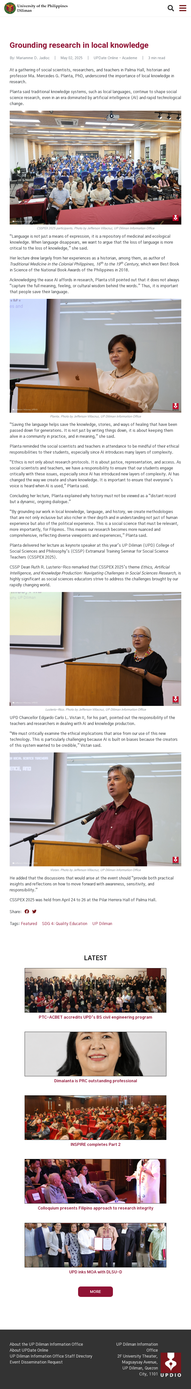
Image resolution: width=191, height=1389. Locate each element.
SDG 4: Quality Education (64, 924)
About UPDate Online (29, 1350)
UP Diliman (102, 924)
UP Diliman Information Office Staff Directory (51, 1356)
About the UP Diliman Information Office (46, 1344)
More (95, 1291)
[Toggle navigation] (183, 8)
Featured (29, 924)
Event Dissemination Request (36, 1362)
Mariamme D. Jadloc (32, 58)
